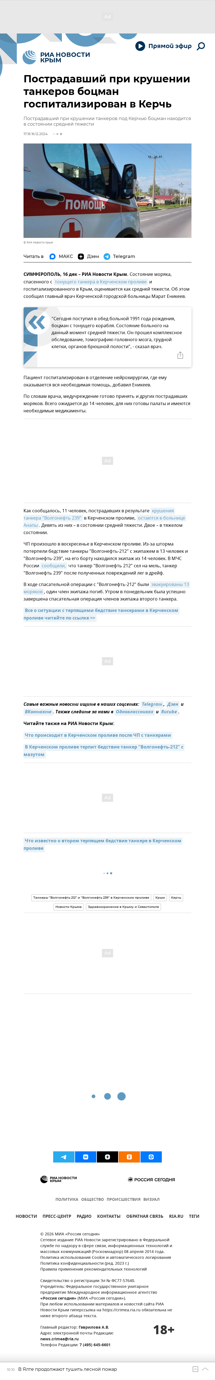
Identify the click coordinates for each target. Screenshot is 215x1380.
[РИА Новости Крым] (56, 57)
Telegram (152, 704)
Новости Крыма (68, 907)
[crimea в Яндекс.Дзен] (107, 1157)
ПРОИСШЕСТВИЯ (124, 1200)
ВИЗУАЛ (151, 1200)
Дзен (172, 704)
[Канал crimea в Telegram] (63, 1157)
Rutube (169, 712)
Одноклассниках (134, 712)
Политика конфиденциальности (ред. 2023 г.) (84, 1264)
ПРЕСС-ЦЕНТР (57, 1217)
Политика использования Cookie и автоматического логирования (105, 1258)
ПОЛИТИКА (66, 1200)
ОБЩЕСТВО (92, 1200)
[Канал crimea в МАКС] (151, 1157)
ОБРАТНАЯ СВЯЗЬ (144, 1217)
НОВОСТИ (26, 1217)
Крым (160, 898)
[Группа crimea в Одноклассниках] (129, 1157)
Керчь (176, 898)
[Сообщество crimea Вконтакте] (85, 1157)
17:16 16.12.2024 (36, 134)
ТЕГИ (194, 1217)
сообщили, (54, 566)
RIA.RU (176, 1217)
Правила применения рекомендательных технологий (93, 1269)
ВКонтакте (38, 712)
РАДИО (84, 1217)
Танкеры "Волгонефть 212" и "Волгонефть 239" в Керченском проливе (91, 898)
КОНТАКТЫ (109, 1217)
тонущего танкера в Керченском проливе (101, 282)
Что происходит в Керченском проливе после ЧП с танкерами (98, 735)
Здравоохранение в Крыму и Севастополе (123, 907)
